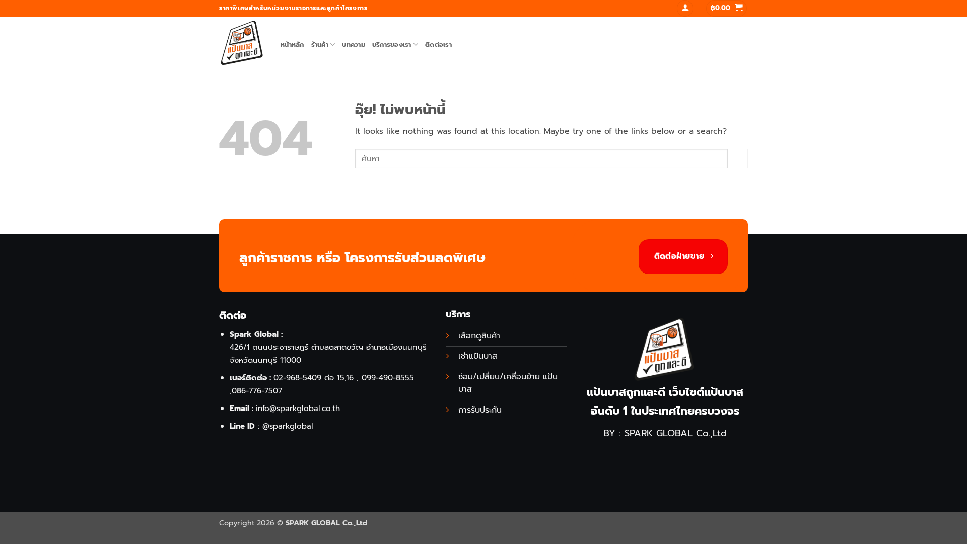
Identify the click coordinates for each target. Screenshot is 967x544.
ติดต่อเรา (438, 44)
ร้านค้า (319, 44)
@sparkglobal (287, 426)
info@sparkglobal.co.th (298, 408)
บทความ (353, 44)
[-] (242, 43)
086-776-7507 (257, 390)
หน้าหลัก (292, 44)
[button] (685, 8)
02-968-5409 (297, 377)
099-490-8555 (388, 377)
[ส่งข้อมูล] (738, 158)
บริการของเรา (391, 44)
